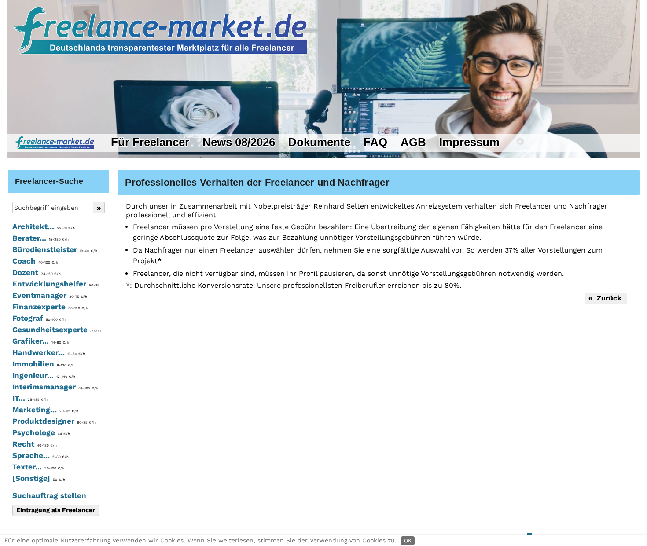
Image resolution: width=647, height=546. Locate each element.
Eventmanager (49, 295)
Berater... (40, 238)
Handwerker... (48, 352)
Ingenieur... (43, 375)
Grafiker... (40, 341)
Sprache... (40, 455)
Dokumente (319, 142)
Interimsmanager (55, 386)
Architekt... (43, 226)
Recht (34, 444)
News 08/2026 (238, 142)
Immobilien (43, 363)
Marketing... (45, 409)
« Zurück (606, 298)
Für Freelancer (150, 142)
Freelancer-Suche (49, 181)
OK (407, 541)
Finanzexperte (50, 306)
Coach (35, 261)
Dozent (36, 272)
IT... (30, 398)
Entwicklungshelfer (55, 283)
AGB (413, 142)
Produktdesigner (54, 421)
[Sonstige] (38, 478)
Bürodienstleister (54, 249)
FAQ (375, 142)
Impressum (469, 142)
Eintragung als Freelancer (55, 509)
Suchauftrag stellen (49, 495)
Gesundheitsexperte (56, 329)
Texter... (38, 466)
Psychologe (41, 432)
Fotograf (39, 318)
